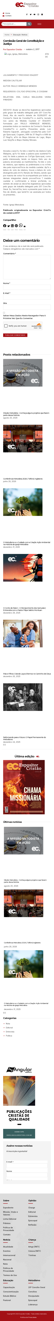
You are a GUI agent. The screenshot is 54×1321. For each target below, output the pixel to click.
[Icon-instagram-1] (38, 14)
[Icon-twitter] (30, 14)
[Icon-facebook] (26, 14)
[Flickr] (42, 14)
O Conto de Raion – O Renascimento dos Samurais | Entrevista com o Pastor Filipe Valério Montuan (24, 609)
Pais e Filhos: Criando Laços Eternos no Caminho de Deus (27, 674)
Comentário (9, 253)
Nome (6, 283)
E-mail (6, 293)
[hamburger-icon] (39, 24)
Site (5, 303)
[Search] (29, 24)
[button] (4, 227)
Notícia (24, 35)
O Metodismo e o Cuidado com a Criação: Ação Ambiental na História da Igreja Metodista (26, 543)
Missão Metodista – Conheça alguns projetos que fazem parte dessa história (26, 414)
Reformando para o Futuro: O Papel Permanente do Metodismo (24, 738)
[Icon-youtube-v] (34, 14)
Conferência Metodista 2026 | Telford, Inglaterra (22, 479)
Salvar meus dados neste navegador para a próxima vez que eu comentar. (24, 317)
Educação (17, 35)
